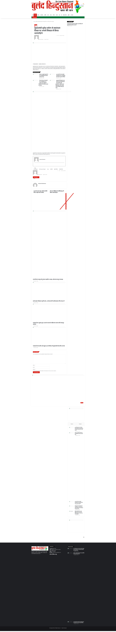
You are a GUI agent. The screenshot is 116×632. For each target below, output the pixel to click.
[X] (51, 556)
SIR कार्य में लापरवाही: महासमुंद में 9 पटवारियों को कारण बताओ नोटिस (79, 502)
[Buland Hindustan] (58, 7)
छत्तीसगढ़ (37, 21)
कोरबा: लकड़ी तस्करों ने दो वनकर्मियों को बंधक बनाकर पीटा (79, 433)
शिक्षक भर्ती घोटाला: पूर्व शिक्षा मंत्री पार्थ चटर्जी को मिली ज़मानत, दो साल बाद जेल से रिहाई (79, 513)
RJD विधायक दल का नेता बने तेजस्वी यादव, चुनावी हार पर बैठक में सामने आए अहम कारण (79, 429)
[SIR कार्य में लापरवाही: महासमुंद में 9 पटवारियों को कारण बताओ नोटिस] (71, 502)
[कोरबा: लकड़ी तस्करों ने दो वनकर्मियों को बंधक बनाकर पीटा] (71, 466)
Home (34, 21)
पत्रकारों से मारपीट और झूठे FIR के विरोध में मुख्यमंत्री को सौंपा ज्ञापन (75, 24)
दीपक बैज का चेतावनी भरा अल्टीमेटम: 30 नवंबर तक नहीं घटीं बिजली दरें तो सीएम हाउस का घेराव (79, 507)
